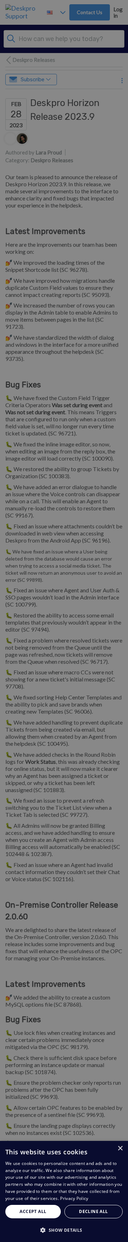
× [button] (120, 1148)
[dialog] (64, 1191)
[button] (64, 1230)
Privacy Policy (74, 1198)
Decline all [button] (93, 1211)
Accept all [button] (33, 1211)
